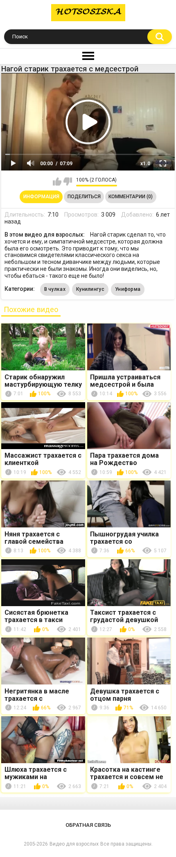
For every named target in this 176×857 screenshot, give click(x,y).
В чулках (54, 289)
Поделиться (84, 196)
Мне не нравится (67, 181)
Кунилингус (90, 289)
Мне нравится (57, 181)
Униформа (127, 289)
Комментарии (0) (130, 196)
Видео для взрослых (74, 844)
